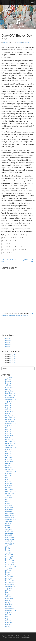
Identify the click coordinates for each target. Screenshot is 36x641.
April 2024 (8, 433)
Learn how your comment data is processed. (17, 314)
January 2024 (9, 439)
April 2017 (8, 481)
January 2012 (9, 603)
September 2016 (10, 495)
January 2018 (9, 465)
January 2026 (9, 392)
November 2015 (10, 515)
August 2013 (9, 569)
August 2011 (9, 613)
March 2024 (9, 435)
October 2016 (9, 493)
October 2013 (9, 565)
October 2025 (9, 398)
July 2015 (8, 523)
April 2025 (8, 410)
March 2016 (9, 507)
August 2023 (9, 449)
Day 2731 (8, 338)
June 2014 (8, 549)
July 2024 (8, 427)
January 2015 (9, 535)
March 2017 (9, 483)
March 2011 (9, 622)
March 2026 (9, 388)
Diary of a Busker (17, 636)
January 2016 (9, 511)
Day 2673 (13, 362)
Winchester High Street (21, 250)
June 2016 (8, 501)
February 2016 (9, 509)
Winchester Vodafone (8, 253)
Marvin (5, 42)
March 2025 (9, 412)
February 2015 (9, 533)
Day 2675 (13, 358)
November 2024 (10, 419)
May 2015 (8, 527)
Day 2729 (8, 342)
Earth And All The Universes (19, 238)
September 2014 (10, 543)
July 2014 (8, 547)
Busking (19, 42)
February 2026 (9, 390)
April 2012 (8, 597)
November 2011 (10, 607)
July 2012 (8, 591)
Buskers (16, 235)
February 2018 (9, 463)
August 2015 (9, 521)
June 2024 (8, 429)
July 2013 (8, 571)
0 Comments (26, 42)
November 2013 (10, 563)
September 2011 (10, 611)
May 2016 (8, 503)
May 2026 (8, 384)
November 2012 (10, 583)
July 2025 (8, 404)
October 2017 (9, 469)
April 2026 (8, 386)
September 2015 (10, 519)
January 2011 (9, 626)
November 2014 (10, 539)
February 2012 (9, 601)
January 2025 (9, 416)
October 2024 (9, 421)
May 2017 (8, 479)
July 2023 (8, 451)
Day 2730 (8, 340)
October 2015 (9, 517)
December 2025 (10, 394)
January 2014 (9, 559)
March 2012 (9, 599)
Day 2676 (13, 356)
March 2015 (9, 531)
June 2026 (8, 382)
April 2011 (8, 620)
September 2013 (10, 567)
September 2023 (10, 447)
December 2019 (10, 457)
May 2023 (8, 455)
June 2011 (8, 616)
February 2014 (9, 557)
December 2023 (10, 441)
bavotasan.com (26, 637)
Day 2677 (13, 355)
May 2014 (8, 551)
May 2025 (8, 408)
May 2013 (8, 575)
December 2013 (10, 561)
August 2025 (9, 402)
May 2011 (8, 619)
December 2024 (10, 417)
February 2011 (9, 624)
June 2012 (8, 593)
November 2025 (10, 396)
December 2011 (10, 605)
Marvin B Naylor (7, 250)
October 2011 (9, 609)
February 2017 (9, 485)
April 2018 (8, 459)
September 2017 (10, 471)
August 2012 (9, 589)
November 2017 (10, 467)
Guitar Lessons (18, 241)
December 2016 (10, 489)
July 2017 (8, 475)
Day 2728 (8, 344)
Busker (10, 235)
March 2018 (9, 461)
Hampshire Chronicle (8, 244)
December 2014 (10, 537)
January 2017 (9, 487)
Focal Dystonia (6, 241)
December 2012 (10, 581)
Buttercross (5, 238)
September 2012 (10, 587)
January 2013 (9, 579)
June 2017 (8, 477)
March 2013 (9, 577)
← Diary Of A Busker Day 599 (9, 261)
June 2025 (8, 406)
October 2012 (9, 585)
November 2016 (10, 491)
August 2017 (9, 473)
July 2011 (8, 615)
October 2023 (9, 445)
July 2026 (8, 380)
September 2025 (10, 400)
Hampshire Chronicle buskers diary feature (15, 247)
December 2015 (10, 513)
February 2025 (9, 414)
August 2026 (9, 378)
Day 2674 (13, 360)
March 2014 (9, 555)
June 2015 (8, 525)
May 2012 (8, 595)
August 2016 (9, 497)
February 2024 (9, 437)
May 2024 (8, 431)
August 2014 (9, 545)
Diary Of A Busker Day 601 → (28, 261)
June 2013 (8, 573)
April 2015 (8, 529)
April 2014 (8, 553)
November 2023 (10, 443)
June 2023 (8, 453)
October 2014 (9, 541)
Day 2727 (8, 346)
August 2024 (9, 425)
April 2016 (8, 505)
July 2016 (8, 499)
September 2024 (10, 423)
